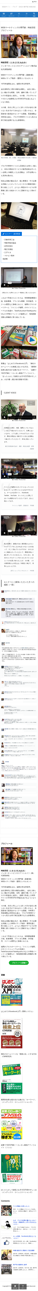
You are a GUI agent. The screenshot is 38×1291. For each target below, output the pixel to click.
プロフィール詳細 (19, 963)
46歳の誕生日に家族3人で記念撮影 (24, 1250)
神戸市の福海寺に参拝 (20, 1265)
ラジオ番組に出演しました (21, 1206)
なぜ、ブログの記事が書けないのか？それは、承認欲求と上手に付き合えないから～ (24, 1222)
